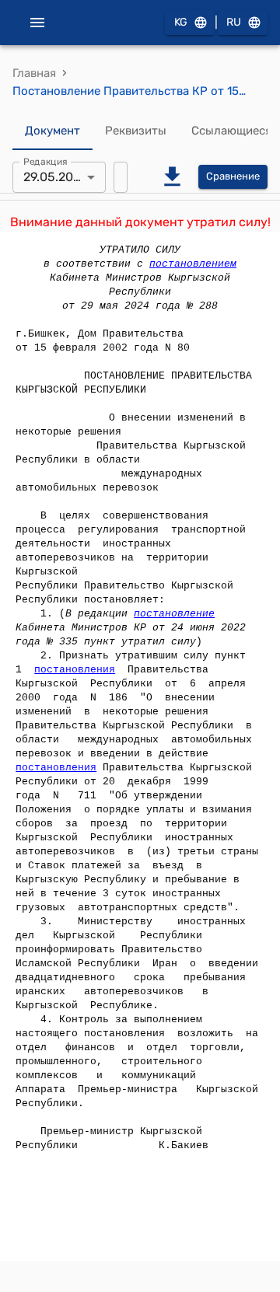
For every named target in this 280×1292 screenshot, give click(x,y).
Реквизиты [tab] (135, 131)
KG (180, 22)
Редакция (45, 160)
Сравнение (233, 176)
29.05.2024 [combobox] (55, 176)
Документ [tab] (52, 131)
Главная (34, 73)
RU (233, 22)
